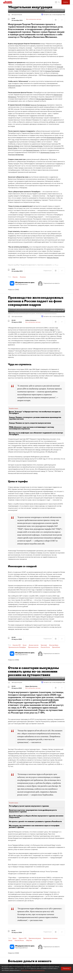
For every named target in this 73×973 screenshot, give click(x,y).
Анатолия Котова (14, 85)
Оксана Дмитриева (52, 71)
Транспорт (44, 645)
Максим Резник (52, 257)
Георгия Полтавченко (38, 105)
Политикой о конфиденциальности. (33, 970)
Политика (23, 277)
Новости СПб (16, 645)
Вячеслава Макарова (44, 99)
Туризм (15, 938)
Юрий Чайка (12, 148)
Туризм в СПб (22, 938)
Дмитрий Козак (37, 146)
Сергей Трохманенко (24, 69)
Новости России (45, 647)
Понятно (66, 968)
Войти (65, 2)
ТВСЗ (52, 330)
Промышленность (33, 647)
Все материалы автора (33, 19)
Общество (29, 940)
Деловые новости (33, 645)
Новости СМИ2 (13, 289)
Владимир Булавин (54, 137)
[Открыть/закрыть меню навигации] (56, 2)
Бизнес (25, 645)
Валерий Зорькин (32, 150)
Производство (56, 647)
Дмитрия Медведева (16, 154)
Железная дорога (53, 645)
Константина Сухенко (55, 75)
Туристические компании (50, 938)
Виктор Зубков (13, 146)
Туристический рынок (35, 938)
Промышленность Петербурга (17, 647)
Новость (15, 277)
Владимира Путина (47, 152)
